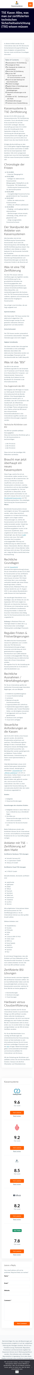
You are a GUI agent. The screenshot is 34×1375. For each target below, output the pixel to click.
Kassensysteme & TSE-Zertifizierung (16, 63)
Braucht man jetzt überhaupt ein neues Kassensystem (15, 81)
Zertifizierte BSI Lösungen (14, 101)
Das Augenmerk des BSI (15, 75)
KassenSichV (14, 567)
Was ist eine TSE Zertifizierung (14, 71)
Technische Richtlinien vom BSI (17, 77)
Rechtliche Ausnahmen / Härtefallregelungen (13, 89)
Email (6, 1283)
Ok (17, 1372)
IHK (8, 1046)
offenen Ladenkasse (11, 773)
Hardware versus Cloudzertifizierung (17, 103)
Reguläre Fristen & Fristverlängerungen (17, 86)
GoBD (24, 535)
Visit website (17, 1112)
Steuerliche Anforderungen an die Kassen (16, 93)
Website (7, 1290)
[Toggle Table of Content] (26, 60)
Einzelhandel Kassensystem (12, 498)
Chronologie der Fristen (12, 65)
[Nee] (32, 1367)
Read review (17, 1116)
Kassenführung (17, 770)
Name (6, 1276)
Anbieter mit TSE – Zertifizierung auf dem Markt (17, 97)
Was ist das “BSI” (11, 73)
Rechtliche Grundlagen (12, 84)
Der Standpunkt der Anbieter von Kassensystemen (15, 68)
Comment (8, 1300)
